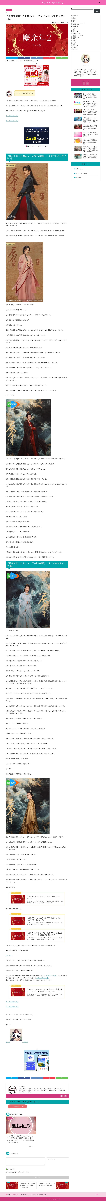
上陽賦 (73, 30)
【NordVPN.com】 (51, 975)
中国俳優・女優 (75, 33)
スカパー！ (9, 955)
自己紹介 (78, 177)
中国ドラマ (9, 10)
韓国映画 (74, 47)
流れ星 (73, 44)
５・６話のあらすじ (12, 121)
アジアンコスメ (75, 24)
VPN (72, 21)
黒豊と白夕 (74, 49)
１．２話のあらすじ (12, 116)
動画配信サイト (75, 37)
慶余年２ (74, 40)
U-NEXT (73, 20)
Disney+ (73, 17)
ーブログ (25, 1042)
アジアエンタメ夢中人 (53, 2)
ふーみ (8, 1042)
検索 (72, 8)
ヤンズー (74, 28)
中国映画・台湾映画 (77, 35)
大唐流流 (74, 38)
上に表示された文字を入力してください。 (18, 1172)
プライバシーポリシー (82, 173)
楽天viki (73, 42)
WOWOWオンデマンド (78, 23)
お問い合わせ (79, 169)
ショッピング (75, 26)
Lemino (73, 18)
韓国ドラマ (74, 45)
